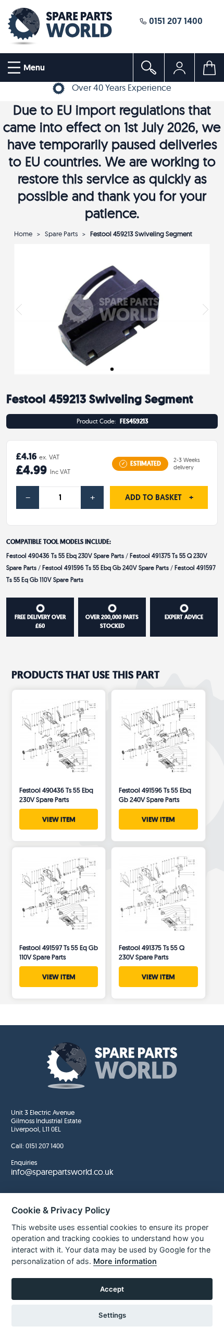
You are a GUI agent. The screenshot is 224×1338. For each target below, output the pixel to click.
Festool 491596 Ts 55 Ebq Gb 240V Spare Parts (105, 567)
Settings (112, 1315)
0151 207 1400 (175, 21)
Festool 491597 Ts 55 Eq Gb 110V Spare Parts (58, 952)
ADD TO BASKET (159, 497)
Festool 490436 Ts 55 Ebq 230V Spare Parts (65, 555)
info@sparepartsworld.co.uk (62, 1171)
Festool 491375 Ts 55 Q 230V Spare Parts (151, 952)
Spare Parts (61, 233)
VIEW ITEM (59, 819)
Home (23, 233)
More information (125, 1261)
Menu (33, 67)
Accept (112, 1289)
